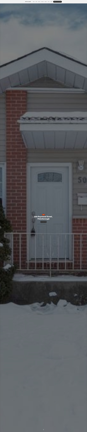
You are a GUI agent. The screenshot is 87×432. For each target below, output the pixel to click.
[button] (46, 2)
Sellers (36, 1)
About (48, 1)
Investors (39, 1)
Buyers (34, 1)
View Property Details (43, 221)
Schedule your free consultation (57, 1)
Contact (51, 1)
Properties (42, 1)
